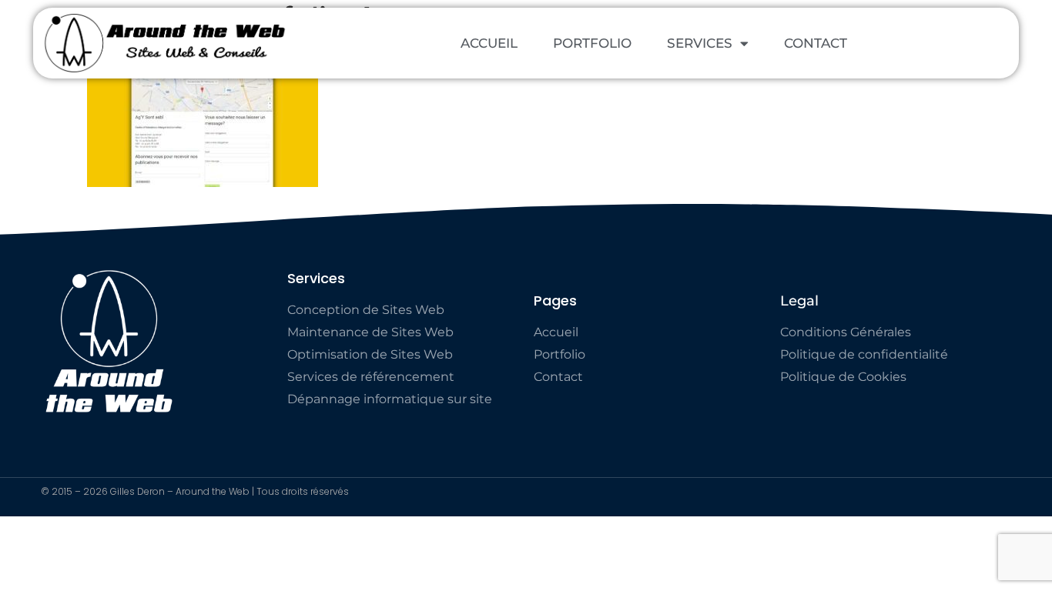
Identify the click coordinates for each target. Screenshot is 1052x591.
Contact (815, 43)
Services (699, 43)
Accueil (489, 43)
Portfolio (592, 43)
